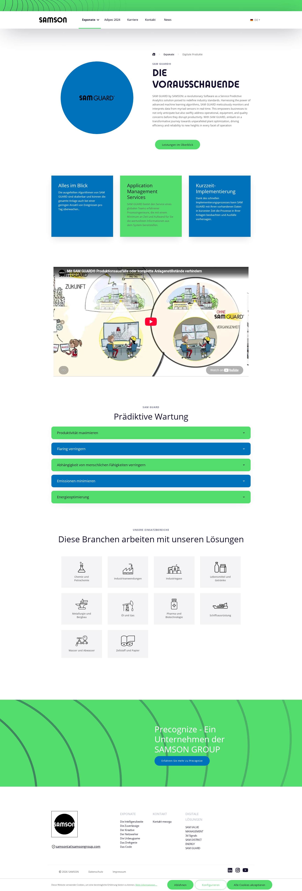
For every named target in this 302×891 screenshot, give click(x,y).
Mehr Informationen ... (146, 884)
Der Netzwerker (129, 834)
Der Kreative (127, 830)
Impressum (119, 871)
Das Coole (126, 846)
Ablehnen (180, 885)
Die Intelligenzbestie (131, 821)
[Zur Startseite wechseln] (53, 20)
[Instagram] (237, 871)
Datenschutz (95, 871)
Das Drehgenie (128, 842)
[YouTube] (245, 871)
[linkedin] (230, 871)
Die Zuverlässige (129, 825)
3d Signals (191, 835)
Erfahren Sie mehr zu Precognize (182, 760)
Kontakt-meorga (162, 821)
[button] (90, 20)
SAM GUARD (192, 848)
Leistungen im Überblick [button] (177, 144)
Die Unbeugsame (130, 838)
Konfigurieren (211, 885)
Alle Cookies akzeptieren (249, 885)
